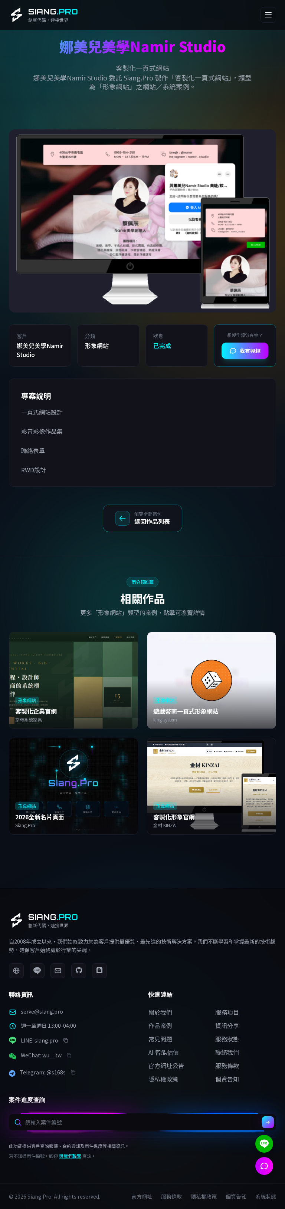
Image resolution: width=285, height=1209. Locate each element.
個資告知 (227, 1078)
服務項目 (227, 1012)
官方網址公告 (166, 1065)
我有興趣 (250, 350)
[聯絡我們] (264, 1166)
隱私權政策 (163, 1078)
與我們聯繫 (70, 1156)
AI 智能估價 (163, 1052)
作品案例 (160, 1025)
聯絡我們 (227, 1052)
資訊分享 (227, 1025)
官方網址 (141, 1196)
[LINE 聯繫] (264, 1144)
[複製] (65, 1040)
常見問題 (160, 1038)
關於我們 (160, 1012)
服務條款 (227, 1065)
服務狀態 (227, 1038)
